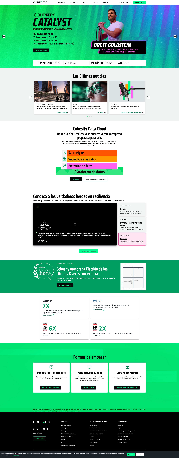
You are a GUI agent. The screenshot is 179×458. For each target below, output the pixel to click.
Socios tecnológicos (94, 428)
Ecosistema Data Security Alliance (98, 431)
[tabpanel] (89, 36)
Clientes (63, 442)
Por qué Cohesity (94, 425)
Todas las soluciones (123, 436)
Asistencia (120, 425)
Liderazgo (63, 428)
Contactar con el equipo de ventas (126, 387)
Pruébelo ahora (89, 387)
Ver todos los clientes (89, 251)
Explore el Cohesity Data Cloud (95, 179)
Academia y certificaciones (96, 433)
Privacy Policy (16, 455)
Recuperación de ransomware (125, 433)
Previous (3, 36)
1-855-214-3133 (37, 433)
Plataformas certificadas (124, 439)
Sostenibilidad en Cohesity (68, 445)
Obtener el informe (65, 285)
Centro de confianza (95, 439)
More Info (139, 454)
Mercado (92, 436)
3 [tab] (91, 116)
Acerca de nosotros (66, 425)
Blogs (119, 428)
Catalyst (92, 445)
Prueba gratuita (139, 2)
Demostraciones (94, 442)
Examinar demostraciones (50, 387)
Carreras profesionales (67, 436)
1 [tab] (87, 116)
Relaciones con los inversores (68, 433)
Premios (63, 439)
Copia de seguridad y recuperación (126, 431)
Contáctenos (39, 438)
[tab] (132, 209)
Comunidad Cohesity (123, 442)
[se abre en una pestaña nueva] (34, 429)
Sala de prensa (65, 431)
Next (175, 36)
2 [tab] (89, 116)
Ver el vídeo (75, 179)
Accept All (130, 454)
